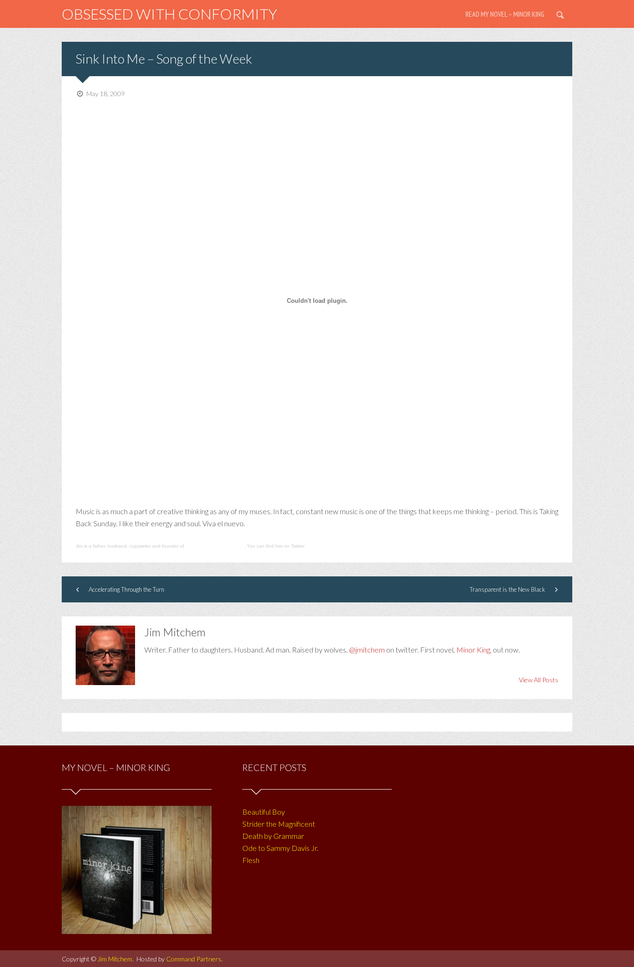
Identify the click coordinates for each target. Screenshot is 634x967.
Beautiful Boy (263, 811)
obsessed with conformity (169, 14)
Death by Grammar (273, 835)
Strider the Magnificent (278, 823)
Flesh (250, 860)
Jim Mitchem (114, 959)
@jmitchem (367, 649)
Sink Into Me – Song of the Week (164, 58)
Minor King (473, 649)
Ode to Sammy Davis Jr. (280, 847)
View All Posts (538, 680)
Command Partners (193, 959)
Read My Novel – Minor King (505, 14)
